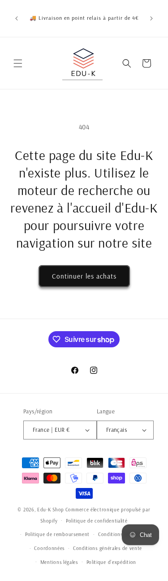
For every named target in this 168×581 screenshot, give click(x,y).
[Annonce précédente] (16, 18)
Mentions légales (59, 562)
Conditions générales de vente (107, 548)
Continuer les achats (84, 276)
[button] (18, 63)
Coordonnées (49, 548)
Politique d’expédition (111, 562)
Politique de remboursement (57, 534)
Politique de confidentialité (97, 521)
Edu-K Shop (50, 509)
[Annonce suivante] (151, 18)
